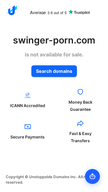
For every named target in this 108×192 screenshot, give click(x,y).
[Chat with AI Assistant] (92, 176)
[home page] (11, 10)
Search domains (54, 71)
